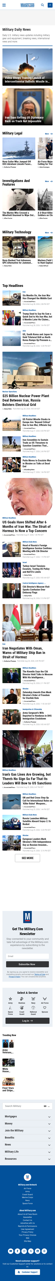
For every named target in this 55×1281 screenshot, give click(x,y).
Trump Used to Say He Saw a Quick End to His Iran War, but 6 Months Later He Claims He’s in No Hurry (37, 316)
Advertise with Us (27, 1223)
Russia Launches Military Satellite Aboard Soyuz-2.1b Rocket (37, 821)
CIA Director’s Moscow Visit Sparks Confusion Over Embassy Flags (36, 589)
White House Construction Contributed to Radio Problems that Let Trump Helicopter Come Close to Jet (8, 1070)
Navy (27, 1200)
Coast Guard (27, 1194)
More (47, 134)
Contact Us (27, 1220)
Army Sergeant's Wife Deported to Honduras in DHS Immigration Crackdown (37, 715)
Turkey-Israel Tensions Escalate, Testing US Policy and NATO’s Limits (36, 569)
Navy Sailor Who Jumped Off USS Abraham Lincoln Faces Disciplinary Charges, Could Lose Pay (18, 162)
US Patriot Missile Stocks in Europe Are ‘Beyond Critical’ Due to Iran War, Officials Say (37, 422)
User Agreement (27, 1229)
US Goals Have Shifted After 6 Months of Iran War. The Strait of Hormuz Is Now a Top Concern (26, 526)
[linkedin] (37, 1251)
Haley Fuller (8, 266)
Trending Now (9, 1035)
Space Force (27, 1203)
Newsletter (27, 1217)
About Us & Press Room (27, 1214)
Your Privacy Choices (27, 1235)
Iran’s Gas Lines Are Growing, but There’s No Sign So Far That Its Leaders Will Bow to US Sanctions (27, 778)
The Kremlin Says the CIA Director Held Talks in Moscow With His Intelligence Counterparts (38, 674)
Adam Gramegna (44, 167)
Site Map (27, 1241)
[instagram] (24, 1251)
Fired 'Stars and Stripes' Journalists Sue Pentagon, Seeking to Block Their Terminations (8, 1089)
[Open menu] (4, 5)
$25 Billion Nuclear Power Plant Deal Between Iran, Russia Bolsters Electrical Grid (25, 400)
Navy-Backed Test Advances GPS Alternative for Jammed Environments (16, 261)
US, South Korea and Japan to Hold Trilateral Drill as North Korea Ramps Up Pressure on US (37, 337)
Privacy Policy (14, 977)
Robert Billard (43, 266)
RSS (27, 1238)
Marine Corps (27, 1197)
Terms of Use (39, 974)
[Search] (42, 5)
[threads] (44, 1251)
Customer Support (29, 1272)
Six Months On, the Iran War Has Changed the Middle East (37, 297)
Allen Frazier (8, 218)
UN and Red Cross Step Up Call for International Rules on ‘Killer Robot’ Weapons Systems (37, 800)
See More (27, 858)
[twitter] (31, 1251)
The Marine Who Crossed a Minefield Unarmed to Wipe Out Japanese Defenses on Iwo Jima (18, 214)
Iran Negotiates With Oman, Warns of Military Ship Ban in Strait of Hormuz (23, 652)
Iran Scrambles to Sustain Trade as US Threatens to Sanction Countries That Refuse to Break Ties (35, 442)
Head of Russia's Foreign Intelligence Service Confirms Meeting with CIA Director (37, 548)
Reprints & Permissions (27, 1226)
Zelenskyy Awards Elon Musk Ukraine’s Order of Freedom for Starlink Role (37, 695)
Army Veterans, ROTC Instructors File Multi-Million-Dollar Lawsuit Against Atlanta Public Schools (7, 1051)
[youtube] (10, 1251)
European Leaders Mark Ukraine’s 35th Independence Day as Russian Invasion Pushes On (37, 842)
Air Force (27, 1188)
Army (27, 1191)
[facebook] (17, 1251)
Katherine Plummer (10, 167)
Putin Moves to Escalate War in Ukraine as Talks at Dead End (37, 463)
